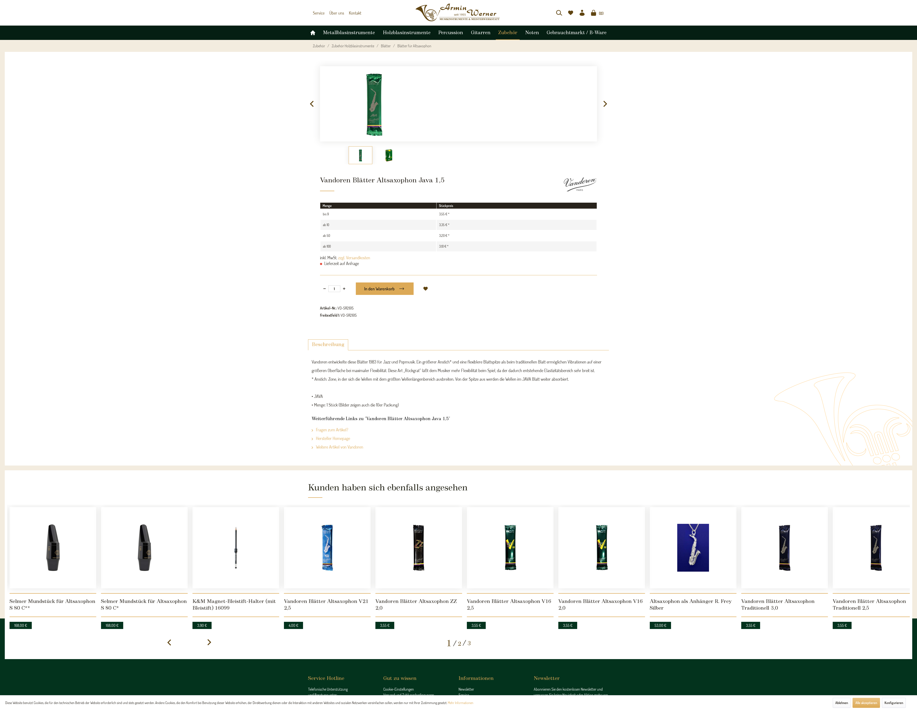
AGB (386, 678)
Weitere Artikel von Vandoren (339, 444)
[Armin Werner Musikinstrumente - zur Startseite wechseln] (458, 12)
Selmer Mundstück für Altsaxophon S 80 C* (141, 572)
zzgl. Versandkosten (354, 255)
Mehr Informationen (460, 703)
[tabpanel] (53, 545)
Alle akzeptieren (866, 703)
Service (318, 13)
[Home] (313, 32)
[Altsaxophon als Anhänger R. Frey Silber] (693, 532)
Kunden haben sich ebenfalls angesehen (372, 484)
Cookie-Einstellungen (398, 655)
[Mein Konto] (582, 12)
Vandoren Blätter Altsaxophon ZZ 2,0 (410, 572)
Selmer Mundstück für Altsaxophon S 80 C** (51, 572)
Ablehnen (841, 703)
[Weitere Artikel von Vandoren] (580, 182)
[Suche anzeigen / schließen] (559, 12)
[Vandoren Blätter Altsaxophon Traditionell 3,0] (784, 532)
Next (605, 101)
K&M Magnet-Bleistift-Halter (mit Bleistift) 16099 (232, 575)
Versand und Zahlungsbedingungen (408, 661)
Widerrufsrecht (394, 667)
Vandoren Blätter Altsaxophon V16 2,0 (594, 572)
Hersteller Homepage (332, 436)
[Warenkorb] (593, 12)
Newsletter (466, 655)
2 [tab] (459, 610)
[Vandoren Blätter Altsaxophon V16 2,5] (510, 532)
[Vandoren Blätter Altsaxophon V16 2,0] (601, 532)
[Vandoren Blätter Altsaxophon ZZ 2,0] (418, 532)
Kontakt (351, 13)
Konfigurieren (894, 703)
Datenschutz (392, 673)
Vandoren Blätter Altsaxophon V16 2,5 (502, 572)
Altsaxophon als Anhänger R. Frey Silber (687, 572)
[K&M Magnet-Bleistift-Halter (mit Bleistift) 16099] (235, 532)
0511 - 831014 (323, 672)
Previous (311, 101)
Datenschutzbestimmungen (573, 688)
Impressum (391, 684)
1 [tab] (449, 610)
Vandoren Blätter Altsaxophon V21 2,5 (320, 572)
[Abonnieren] (601, 679)
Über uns (334, 13)
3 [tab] (469, 610)
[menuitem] (559, 12)
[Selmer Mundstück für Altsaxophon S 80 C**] (53, 532)
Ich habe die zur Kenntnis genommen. (570, 690)
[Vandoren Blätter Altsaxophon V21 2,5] (327, 532)
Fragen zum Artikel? (331, 427)
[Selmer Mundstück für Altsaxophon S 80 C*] (144, 532)
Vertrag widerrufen (397, 690)
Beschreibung (328, 342)
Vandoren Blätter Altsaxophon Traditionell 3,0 (783, 572)
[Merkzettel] (570, 12)
